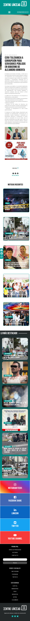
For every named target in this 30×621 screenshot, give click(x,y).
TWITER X (15, 577)
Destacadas (9, 233)
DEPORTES (15, 594)
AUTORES (15, 552)
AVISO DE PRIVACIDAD (15, 549)
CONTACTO (15, 555)
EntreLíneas (15, 175)
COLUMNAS (15, 600)
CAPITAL (15, 586)
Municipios (9, 288)
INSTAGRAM (15, 571)
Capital (8, 260)
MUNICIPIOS (15, 588)
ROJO (7, 203)
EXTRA (15, 597)
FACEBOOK (15, 574)
